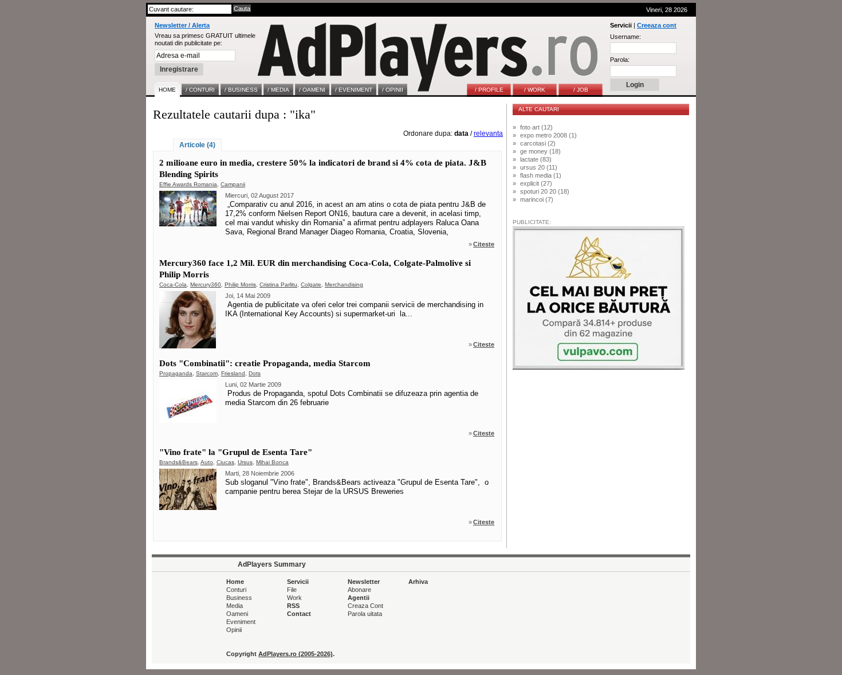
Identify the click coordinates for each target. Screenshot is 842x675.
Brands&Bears (178, 462)
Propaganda (175, 373)
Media (234, 605)
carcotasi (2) (538, 143)
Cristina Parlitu (278, 284)
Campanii (233, 184)
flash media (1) (540, 175)
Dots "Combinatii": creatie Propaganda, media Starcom (265, 363)
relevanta (488, 133)
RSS (293, 605)
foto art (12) (536, 127)
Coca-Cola (173, 284)
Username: (625, 36)
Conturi (236, 589)
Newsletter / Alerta (182, 25)
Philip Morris (240, 284)
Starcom (207, 373)
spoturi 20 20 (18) (544, 191)
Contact (299, 613)
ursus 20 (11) (538, 167)
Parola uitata (365, 613)
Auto (206, 462)
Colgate (311, 284)
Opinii (234, 629)
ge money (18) (540, 151)
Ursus (245, 462)
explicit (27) (536, 183)
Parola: (619, 59)
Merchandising (344, 284)
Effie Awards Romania (188, 184)
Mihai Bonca (272, 462)
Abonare (359, 589)
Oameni (237, 613)
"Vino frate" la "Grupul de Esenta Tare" (235, 452)
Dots (255, 373)
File (292, 589)
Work (294, 597)
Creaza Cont (365, 605)
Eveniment (240, 621)
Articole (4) (197, 145)
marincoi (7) (536, 199)
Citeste (483, 244)
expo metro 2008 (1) (548, 135)
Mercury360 (205, 284)
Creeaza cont (656, 25)
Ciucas (225, 462)
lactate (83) (536, 159)
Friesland (233, 373)
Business (239, 597)
